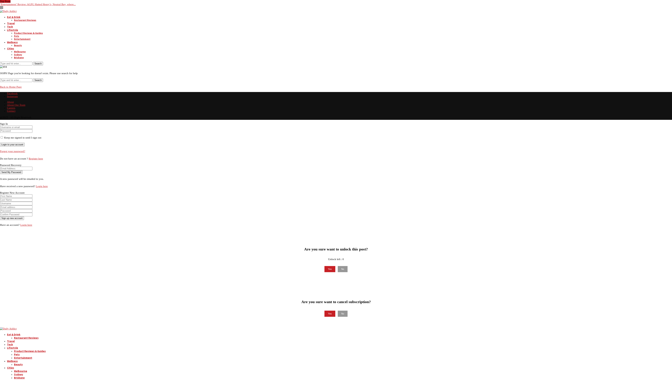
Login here (42, 186)
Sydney (18, 54)
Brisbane (19, 57)
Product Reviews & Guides (28, 33)
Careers (11, 108)
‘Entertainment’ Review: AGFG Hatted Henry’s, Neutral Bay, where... (38, 4)
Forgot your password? (12, 151)
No (342, 269)
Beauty (18, 45)
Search (38, 63)
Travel (11, 23)
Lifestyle (12, 30)
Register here (36, 158)
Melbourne (20, 51)
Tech (10, 26)
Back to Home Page (11, 87)
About (10, 102)
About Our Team (16, 105)
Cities (10, 48)
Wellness (12, 42)
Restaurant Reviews (25, 20)
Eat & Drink (13, 17)
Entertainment (22, 39)
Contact (11, 110)
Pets (16, 36)
